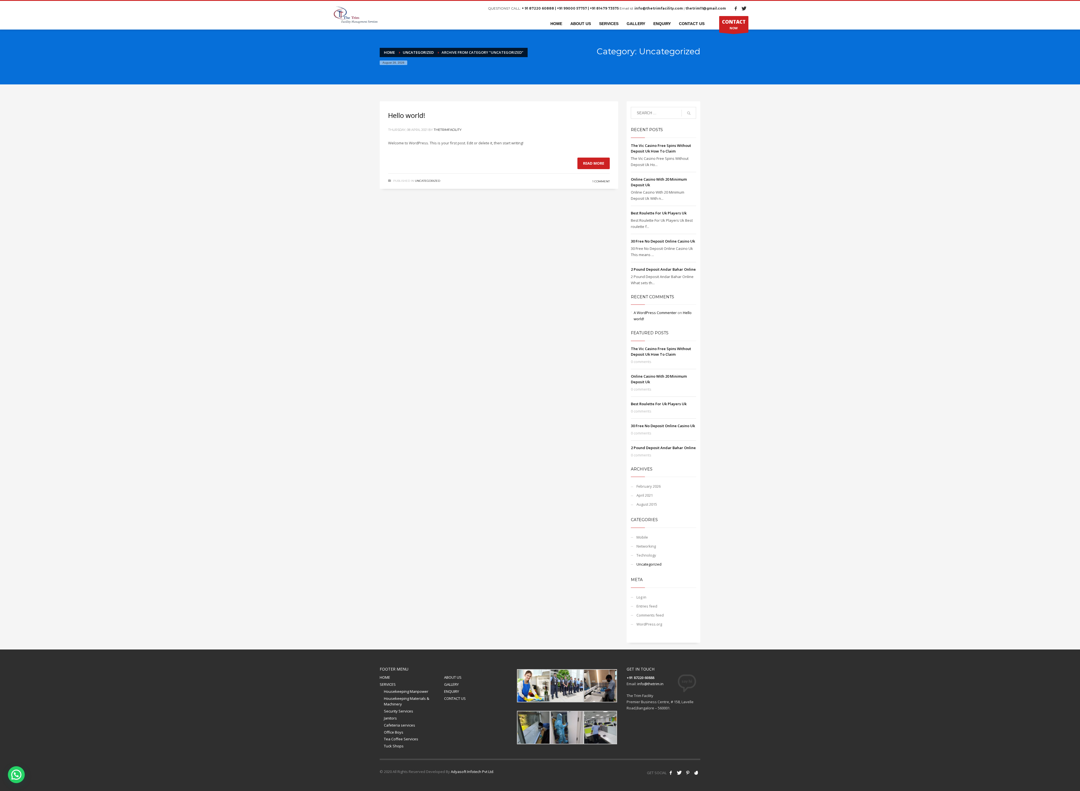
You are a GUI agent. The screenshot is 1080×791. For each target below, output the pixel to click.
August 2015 (646, 504)
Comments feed (650, 615)
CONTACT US (455, 698)
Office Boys (393, 732)
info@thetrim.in (650, 683)
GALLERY (451, 684)
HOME (385, 677)
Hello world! (406, 115)
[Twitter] (744, 8)
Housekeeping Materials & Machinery (406, 701)
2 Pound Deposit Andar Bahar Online (663, 269)
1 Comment (601, 181)
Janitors (390, 718)
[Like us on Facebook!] (671, 772)
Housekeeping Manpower (406, 691)
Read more (593, 163)
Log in (641, 597)
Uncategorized (427, 181)
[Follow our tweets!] (679, 772)
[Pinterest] (687, 772)
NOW (734, 24)
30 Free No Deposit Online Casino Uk (663, 241)
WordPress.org (649, 624)
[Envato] (696, 772)
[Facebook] (736, 8)
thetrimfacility (448, 130)
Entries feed (646, 606)
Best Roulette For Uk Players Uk (659, 213)
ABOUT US (453, 677)
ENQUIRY (451, 691)
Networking (646, 546)
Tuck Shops (394, 746)
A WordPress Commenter (655, 312)
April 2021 (644, 495)
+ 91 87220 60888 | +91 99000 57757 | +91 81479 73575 (570, 8)
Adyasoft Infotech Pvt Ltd (472, 771)
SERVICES (388, 684)
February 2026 (648, 486)
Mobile (642, 537)
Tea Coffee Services (401, 738)
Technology (646, 555)
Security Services (398, 711)
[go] (688, 113)
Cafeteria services (399, 725)
